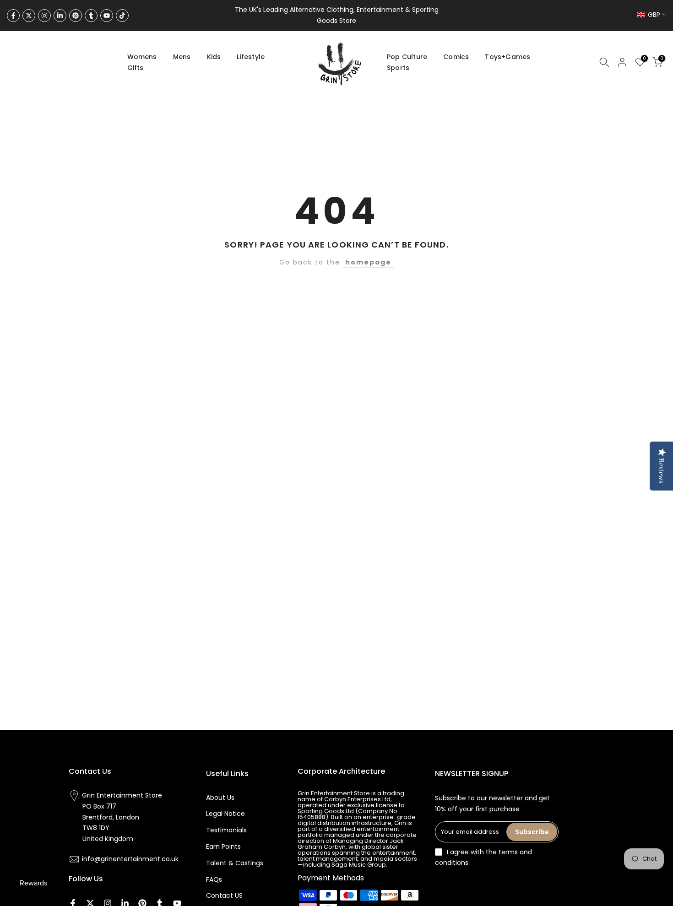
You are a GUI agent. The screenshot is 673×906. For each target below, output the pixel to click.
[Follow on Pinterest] (75, 15)
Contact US (224, 895)
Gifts (135, 67)
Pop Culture (407, 56)
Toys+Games (507, 56)
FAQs (214, 879)
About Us (220, 797)
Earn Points (223, 846)
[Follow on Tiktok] (122, 15)
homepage (368, 262)
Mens (182, 56)
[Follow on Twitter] (28, 15)
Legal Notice (225, 813)
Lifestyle (251, 56)
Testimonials (226, 830)
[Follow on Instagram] (44, 15)
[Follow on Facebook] (13, 15)
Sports (398, 67)
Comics (456, 56)
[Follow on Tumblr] (91, 15)
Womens (142, 56)
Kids (214, 56)
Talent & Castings (234, 863)
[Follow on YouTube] (106, 15)
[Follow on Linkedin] (60, 15)
